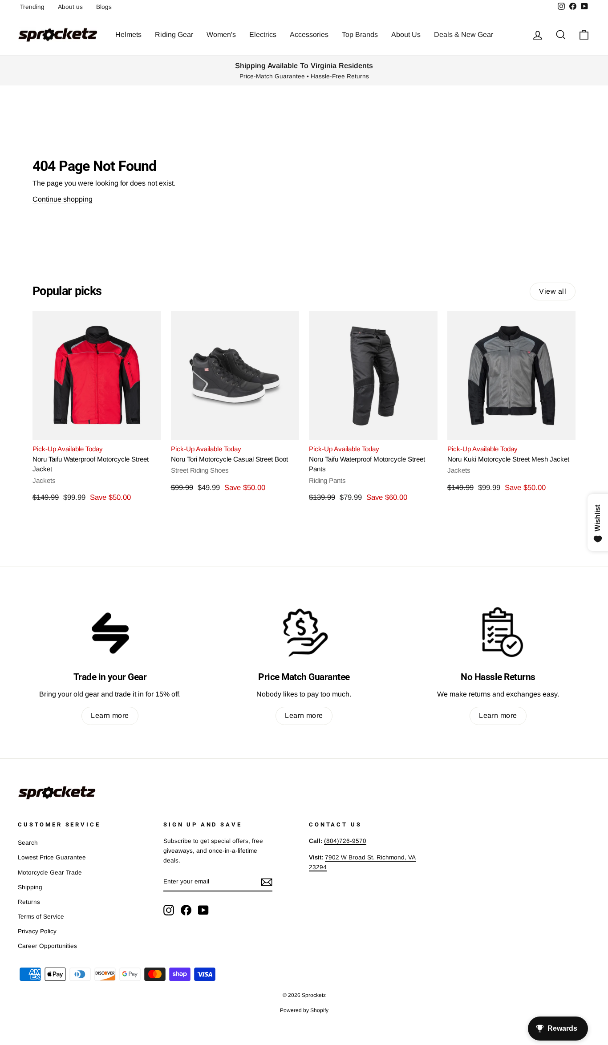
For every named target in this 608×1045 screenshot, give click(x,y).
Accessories (309, 34)
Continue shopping (62, 199)
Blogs (104, 7)
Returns (29, 902)
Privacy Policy (37, 931)
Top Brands (360, 34)
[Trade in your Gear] (110, 632)
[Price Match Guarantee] (304, 632)
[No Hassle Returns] (498, 632)
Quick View (96, 428)
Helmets (128, 34)
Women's (221, 34)
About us (70, 7)
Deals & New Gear (463, 34)
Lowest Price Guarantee (52, 857)
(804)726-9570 (345, 841)
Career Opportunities (47, 946)
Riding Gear (174, 34)
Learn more (110, 715)
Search (28, 842)
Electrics (262, 34)
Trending (32, 7)
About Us (406, 34)
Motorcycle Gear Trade (50, 872)
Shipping (30, 887)
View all (552, 291)
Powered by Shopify (304, 1010)
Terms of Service (41, 916)
